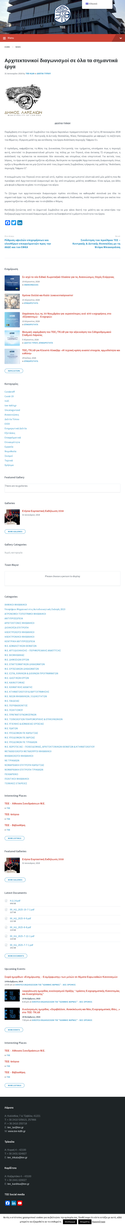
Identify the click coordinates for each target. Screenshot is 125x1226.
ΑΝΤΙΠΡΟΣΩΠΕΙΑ (14, 618)
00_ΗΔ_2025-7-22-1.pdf (22, 936)
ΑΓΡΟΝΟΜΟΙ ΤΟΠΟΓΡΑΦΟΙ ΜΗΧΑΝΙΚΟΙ (25, 613)
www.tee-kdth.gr (16, 1131)
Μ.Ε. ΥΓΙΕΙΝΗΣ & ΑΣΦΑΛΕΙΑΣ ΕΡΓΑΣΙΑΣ (24, 723)
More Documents (16, 956)
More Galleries (15, 531)
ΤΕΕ (62, 27)
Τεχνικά (9, 460)
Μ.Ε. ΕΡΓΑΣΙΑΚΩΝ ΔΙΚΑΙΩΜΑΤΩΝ (22, 668)
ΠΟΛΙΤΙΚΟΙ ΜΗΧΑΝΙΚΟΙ (17, 778)
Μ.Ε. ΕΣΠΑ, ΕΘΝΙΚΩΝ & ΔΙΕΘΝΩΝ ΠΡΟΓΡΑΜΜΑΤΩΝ (31, 673)
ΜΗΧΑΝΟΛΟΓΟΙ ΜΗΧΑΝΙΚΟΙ (19, 755)
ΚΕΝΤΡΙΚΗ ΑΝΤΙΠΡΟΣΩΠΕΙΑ (20, 641)
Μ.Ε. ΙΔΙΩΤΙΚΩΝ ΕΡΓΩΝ (17, 677)
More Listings (14, 838)
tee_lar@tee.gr (15, 1127)
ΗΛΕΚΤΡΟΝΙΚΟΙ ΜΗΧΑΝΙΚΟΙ (19, 636)
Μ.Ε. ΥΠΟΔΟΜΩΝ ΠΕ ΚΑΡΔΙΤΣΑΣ (21, 732)
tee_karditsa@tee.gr (18, 1184)
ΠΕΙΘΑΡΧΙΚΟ (11, 774)
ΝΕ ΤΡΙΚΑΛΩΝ (12, 760)
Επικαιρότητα (12, 442)
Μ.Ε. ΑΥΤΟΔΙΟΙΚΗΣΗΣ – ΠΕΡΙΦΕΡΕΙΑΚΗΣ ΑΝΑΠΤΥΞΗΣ (33, 650)
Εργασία (9, 446)
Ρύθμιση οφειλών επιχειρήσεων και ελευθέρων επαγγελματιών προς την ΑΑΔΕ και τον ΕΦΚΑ (28, 243)
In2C (7, 400)
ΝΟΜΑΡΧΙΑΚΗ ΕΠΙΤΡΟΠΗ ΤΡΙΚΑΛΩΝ (24, 769)
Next (117, 236)
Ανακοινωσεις (31, 284)
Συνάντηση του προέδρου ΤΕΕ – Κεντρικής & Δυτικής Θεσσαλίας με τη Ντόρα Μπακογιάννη (96, 243)
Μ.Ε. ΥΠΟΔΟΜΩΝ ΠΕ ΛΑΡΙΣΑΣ (20, 737)
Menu (11, 38)
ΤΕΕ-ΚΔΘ (30, 73)
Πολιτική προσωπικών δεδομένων (38, 1215)
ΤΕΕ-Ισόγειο (12, 814)
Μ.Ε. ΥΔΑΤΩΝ (11, 728)
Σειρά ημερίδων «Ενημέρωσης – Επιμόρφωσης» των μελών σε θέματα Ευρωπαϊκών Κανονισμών (61, 976)
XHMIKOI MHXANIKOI (16, 604)
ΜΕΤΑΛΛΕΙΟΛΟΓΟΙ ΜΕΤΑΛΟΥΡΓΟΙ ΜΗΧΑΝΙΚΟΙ (28, 751)
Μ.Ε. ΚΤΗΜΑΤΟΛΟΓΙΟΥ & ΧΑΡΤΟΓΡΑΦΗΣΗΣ (27, 691)
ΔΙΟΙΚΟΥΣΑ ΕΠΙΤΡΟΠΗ (17, 627)
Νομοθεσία (10, 451)
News (18, 47)
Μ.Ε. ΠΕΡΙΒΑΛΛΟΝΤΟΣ (16, 705)
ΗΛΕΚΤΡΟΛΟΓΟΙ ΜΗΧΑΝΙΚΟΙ (19, 632)
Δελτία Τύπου (12, 419)
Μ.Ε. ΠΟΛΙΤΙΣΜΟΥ (14, 710)
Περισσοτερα (14, 371)
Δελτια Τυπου (44, 73)
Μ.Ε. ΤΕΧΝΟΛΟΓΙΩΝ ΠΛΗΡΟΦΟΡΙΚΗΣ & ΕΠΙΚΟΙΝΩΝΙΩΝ (34, 719)
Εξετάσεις (10, 432)
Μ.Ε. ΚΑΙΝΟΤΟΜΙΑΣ (15, 682)
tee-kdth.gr (11, 405)
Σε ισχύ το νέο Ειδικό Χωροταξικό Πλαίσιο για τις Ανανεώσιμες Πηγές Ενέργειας (68, 276)
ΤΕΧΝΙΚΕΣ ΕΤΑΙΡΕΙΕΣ (16, 783)
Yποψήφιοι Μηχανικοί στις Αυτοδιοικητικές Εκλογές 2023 (35, 609)
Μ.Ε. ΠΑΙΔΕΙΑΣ (12, 700)
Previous (9, 236)
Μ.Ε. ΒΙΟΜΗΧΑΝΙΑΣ (14, 655)
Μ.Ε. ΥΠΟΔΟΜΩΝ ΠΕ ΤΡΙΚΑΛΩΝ (21, 742)
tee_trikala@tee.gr (17, 1157)
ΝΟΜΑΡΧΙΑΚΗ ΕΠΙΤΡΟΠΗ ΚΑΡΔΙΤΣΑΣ (24, 765)
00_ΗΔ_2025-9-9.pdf (20, 918)
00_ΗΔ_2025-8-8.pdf (20, 927)
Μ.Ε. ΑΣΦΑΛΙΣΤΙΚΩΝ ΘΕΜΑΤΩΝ (21, 645)
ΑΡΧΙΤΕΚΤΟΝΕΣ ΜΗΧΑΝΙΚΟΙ (19, 622)
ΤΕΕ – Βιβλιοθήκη (15, 825)
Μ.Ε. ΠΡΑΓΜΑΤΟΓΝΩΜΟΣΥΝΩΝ (20, 714)
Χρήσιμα (9, 465)
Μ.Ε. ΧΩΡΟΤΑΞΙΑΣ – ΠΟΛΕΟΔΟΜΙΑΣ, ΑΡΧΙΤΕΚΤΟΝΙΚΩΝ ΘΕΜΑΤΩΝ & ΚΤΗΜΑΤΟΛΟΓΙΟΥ (50, 746)
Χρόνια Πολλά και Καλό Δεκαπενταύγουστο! (47, 295)
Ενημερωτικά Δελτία (16, 428)
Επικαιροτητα (31, 303)
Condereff (10, 391)
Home (7, 47)
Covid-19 (9, 396)
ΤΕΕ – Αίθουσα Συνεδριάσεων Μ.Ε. (25, 803)
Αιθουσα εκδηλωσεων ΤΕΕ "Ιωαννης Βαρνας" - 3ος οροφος (45, 984)
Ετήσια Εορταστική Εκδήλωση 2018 (43, 510)
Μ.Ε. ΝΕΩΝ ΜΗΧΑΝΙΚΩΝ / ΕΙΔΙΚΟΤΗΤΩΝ (26, 696)
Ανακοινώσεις (12, 414)
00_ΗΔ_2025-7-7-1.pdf (21, 944)
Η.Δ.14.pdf (15, 900)
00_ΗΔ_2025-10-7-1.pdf (22, 909)
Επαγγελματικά (13, 437)
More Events (14, 1030)
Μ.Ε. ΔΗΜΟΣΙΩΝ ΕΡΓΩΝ (17, 659)
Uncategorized (12, 410)
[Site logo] (62, 22)
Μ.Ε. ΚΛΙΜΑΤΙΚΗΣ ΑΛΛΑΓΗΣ (18, 687)
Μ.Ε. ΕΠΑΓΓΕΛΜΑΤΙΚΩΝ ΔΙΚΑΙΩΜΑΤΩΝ (25, 664)
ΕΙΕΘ (7, 423)
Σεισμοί (9, 455)
